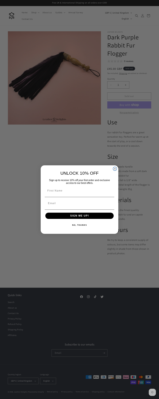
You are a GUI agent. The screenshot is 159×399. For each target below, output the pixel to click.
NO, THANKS (79, 225)
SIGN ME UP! (79, 215)
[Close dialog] (115, 169)
